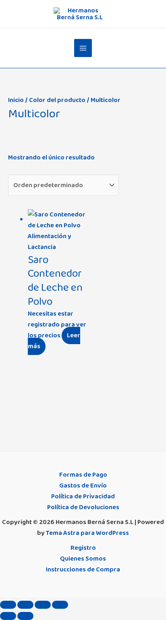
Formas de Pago (83, 474)
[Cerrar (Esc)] (60, 605)
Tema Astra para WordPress (87, 533)
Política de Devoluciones (83, 507)
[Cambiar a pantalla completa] (25, 605)
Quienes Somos (83, 558)
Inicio (16, 100)
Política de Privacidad (83, 496)
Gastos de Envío (83, 485)
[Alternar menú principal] (83, 48)
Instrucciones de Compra (83, 569)
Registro (83, 547)
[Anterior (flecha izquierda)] (8, 616)
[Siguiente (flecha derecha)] (25, 616)
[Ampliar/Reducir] (8, 605)
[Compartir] (43, 605)
